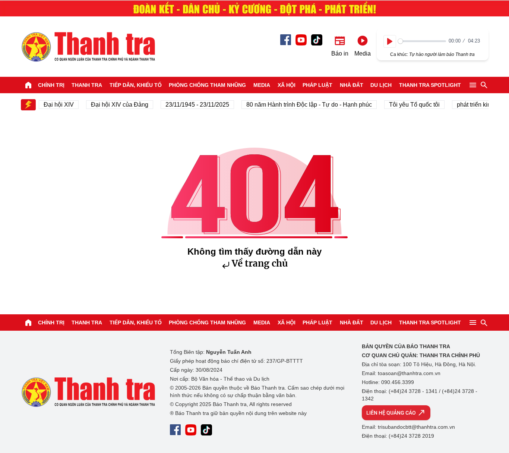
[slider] (422, 41)
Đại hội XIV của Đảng (116, 104)
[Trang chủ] (28, 85)
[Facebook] (285, 39)
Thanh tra (87, 85)
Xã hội (286, 85)
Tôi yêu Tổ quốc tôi (410, 104)
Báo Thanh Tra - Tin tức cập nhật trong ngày (88, 46)
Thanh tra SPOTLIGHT (430, 85)
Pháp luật (317, 85)
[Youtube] (301, 39)
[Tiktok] (316, 39)
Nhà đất (351, 85)
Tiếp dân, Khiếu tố (136, 85)
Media (261, 85)
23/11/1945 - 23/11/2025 (193, 104)
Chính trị (51, 85)
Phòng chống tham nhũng (207, 85)
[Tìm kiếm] (484, 85)
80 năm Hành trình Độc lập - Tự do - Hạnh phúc (305, 104)
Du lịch (381, 85)
